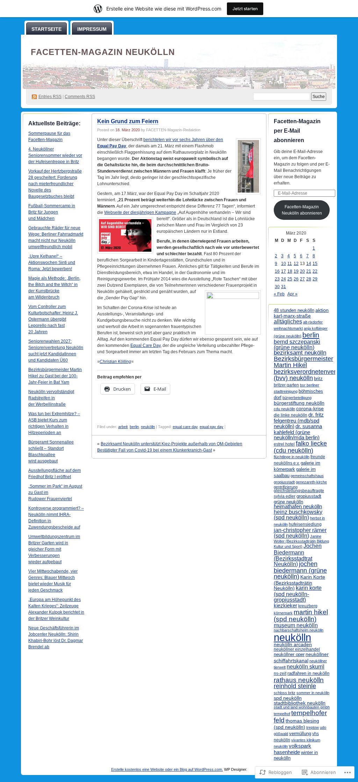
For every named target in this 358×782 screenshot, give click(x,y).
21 (308, 271)
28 (308, 279)
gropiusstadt (308, 496)
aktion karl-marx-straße (301, 313)
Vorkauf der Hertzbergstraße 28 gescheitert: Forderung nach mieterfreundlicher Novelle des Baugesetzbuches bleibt (55, 184)
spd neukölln (288, 698)
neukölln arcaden (293, 644)
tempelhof (282, 714)
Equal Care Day (145, 345)
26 (296, 279)
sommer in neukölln (312, 693)
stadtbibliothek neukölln (299, 703)
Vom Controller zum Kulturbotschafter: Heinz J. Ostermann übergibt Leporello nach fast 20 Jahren (53, 319)
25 (289, 279)
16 (277, 271)
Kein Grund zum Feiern (127, 121)
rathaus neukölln (299, 680)
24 (283, 279)
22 (315, 271)
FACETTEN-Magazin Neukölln (103, 52)
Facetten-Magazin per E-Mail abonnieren (297, 130)
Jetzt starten (245, 8)
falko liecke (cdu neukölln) (300, 447)
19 (296, 271)
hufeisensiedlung (305, 524)
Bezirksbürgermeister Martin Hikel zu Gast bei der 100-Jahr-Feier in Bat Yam (55, 376)
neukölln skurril (305, 667)
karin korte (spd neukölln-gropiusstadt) (298, 594)
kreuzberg (307, 605)
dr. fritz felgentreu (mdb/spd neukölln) (299, 420)
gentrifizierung (286, 487)
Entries (50, 96)
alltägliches (288, 321)
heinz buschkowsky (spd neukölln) (298, 515)
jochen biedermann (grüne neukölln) (300, 570)
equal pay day (211, 427)
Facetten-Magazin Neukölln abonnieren (302, 210)
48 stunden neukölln (294, 310)
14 (308, 263)
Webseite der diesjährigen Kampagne (140, 212)
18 (289, 271)
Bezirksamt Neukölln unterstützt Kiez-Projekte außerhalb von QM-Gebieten (171, 443)
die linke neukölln (290, 415)
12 (296, 263)
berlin (134, 427)
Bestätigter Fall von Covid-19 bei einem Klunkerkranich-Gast (154, 450)
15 (315, 263)
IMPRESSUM (92, 29)
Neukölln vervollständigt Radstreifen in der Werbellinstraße (51, 398)
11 (289, 263)
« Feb (279, 294)
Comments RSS (80, 96)
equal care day (185, 427)
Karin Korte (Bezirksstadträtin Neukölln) (299, 582)
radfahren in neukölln (308, 673)
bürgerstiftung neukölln (299, 403)
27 (302, 279)
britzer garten (286, 385)
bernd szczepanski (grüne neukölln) (297, 344)
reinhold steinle (295, 686)
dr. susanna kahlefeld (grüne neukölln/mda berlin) (298, 431)
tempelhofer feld (300, 716)
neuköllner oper (289, 654)
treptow (312, 727)
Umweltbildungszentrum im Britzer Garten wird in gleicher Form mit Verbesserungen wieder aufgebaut (54, 549)
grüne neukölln (288, 501)
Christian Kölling (115, 361)
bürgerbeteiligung (297, 398)
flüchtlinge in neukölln (291, 457)
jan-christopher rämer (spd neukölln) (300, 533)
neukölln (148, 427)
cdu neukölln (284, 409)
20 (302, 271)
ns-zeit (280, 673)
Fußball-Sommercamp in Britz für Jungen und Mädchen (51, 212)
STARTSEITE (46, 29)
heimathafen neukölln (298, 506)
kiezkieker (285, 605)
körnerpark (283, 613)
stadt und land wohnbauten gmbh (302, 707)
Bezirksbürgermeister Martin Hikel (303, 362)
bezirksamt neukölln (300, 352)
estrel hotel (284, 444)
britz (318, 378)
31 (283, 286)
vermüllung (300, 733)
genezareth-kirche (311, 482)
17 (283, 271)
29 (315, 279)
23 (277, 279)
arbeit (123, 427)
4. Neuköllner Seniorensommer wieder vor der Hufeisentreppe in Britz (55, 155)
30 (277, 286)
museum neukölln (296, 625)
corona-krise (310, 408)
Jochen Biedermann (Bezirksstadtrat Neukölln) (298, 555)
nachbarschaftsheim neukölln (298, 630)
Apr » (292, 294)
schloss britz (284, 693)
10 (283, 263)
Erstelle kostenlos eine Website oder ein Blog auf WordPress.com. (167, 769)
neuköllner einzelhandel (297, 649)
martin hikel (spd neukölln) (301, 615)
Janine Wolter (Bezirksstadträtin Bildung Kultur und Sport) (301, 541)
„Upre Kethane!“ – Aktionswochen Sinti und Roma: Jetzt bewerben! (51, 262)
